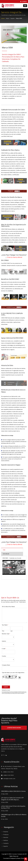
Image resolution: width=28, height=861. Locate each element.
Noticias (5, 840)
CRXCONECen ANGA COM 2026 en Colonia (13, 791)
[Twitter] (4, 755)
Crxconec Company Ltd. (18, 854)
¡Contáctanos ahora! (14, 727)
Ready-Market (21, 858)
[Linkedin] (6, 755)
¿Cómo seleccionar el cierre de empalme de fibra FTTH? (13, 807)
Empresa (5, 831)
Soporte (12, 18)
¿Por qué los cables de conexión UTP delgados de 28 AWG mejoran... (12, 799)
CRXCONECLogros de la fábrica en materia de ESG (13, 815)
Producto (5, 834)
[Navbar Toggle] (25, 5)
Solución (5, 837)
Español (24, 1)
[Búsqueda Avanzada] (25, 859)
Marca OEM (19, 18)
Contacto (5, 843)
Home (7, 18)
